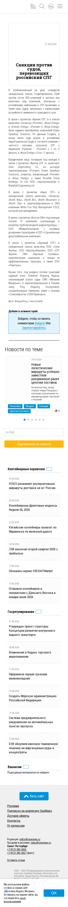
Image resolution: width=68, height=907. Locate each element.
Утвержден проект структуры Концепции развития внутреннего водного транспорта (32, 630)
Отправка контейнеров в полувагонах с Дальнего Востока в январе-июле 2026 (32, 593)
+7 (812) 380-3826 (16, 849)
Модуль (30, 406)
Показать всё (49, 469)
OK (54, 893)
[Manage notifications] (6, 891)
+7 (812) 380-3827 (16, 852)
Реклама (13, 806)
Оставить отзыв (16, 860)
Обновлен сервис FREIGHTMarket (31, 571)
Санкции (43, 406)
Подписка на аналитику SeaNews (29, 811)
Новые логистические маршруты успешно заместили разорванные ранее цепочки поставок (45, 373)
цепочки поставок (19, 411)
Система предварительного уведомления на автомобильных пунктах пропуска (31, 722)
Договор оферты (18, 816)
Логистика (15, 406)
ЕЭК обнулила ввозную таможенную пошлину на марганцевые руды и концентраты (33, 748)
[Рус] (9, 830)
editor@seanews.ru (29, 839)
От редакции (16, 825)
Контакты (13, 821)
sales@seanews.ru (41, 842)
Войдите (40, 323)
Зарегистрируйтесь (34, 328)
